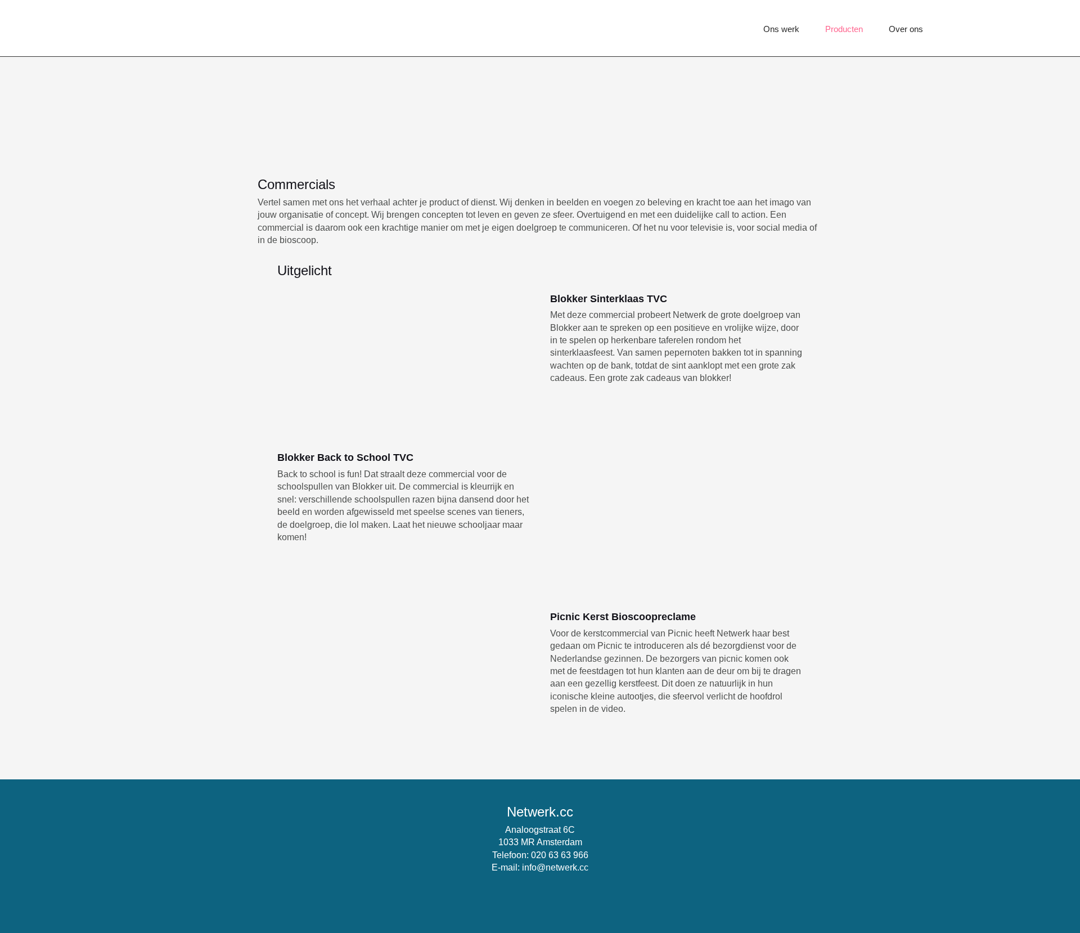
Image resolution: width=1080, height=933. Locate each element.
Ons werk (781, 29)
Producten (844, 29)
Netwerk (212, 28)
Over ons (906, 29)
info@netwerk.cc (555, 867)
